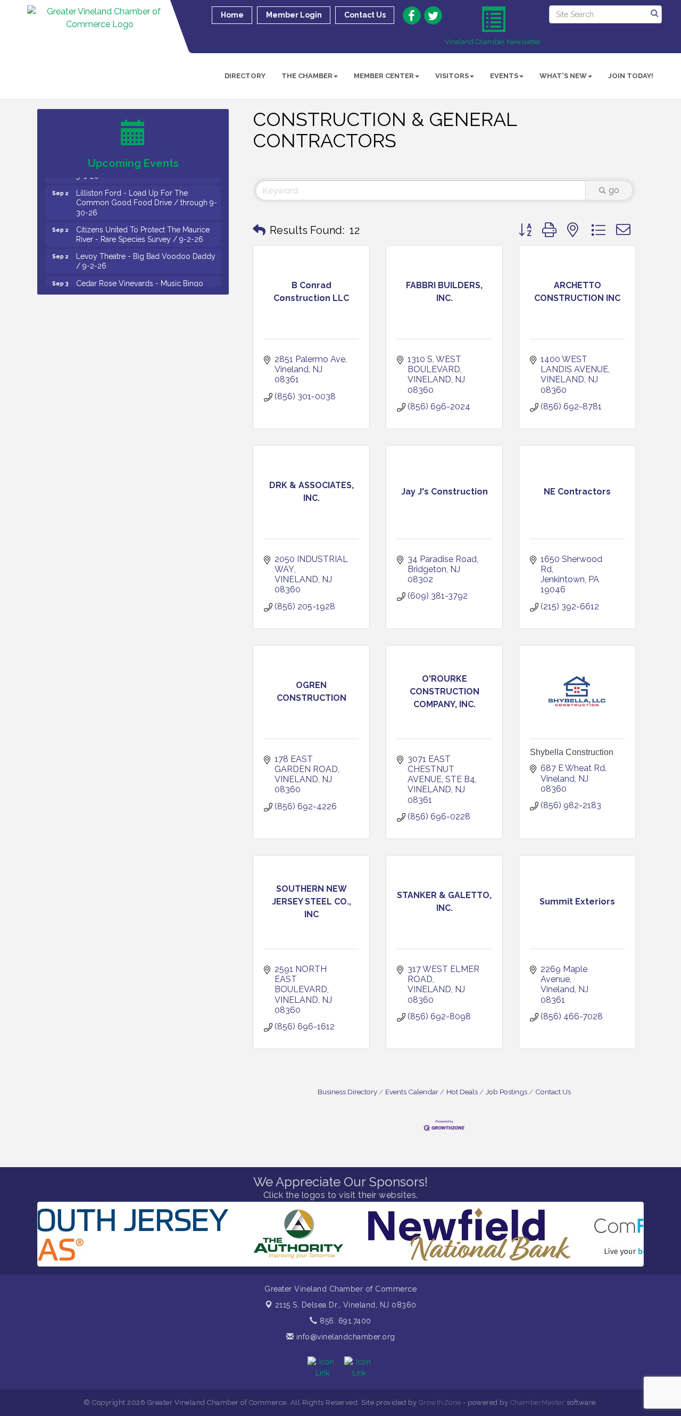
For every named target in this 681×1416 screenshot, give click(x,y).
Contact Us (553, 1091)
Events (504, 76)
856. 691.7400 (344, 1321)
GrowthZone (440, 1402)
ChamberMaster (537, 1402)
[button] (259, 230)
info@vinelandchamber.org (344, 1337)
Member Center (384, 76)
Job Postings (506, 1091)
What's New (563, 76)
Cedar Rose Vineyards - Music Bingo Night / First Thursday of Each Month (139, 271)
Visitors (452, 76)
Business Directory (347, 1091)
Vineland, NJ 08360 (346, 1305)
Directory (245, 76)
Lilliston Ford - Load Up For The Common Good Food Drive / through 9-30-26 (146, 185)
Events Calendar (411, 1091)
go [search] (614, 190)
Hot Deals (462, 1091)
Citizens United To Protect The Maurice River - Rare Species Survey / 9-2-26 (143, 217)
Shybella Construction (571, 752)
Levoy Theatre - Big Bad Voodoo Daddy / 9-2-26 (145, 243)
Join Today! (630, 76)
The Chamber (307, 76)
